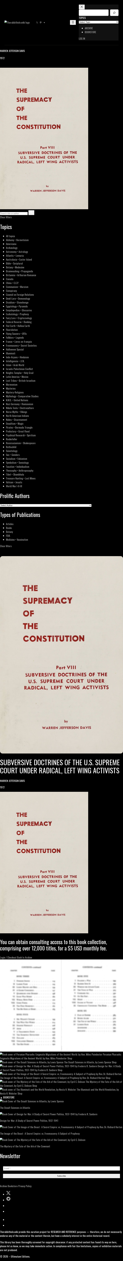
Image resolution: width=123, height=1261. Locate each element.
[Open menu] (73, 22)
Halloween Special (15, 349)
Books (9, 528)
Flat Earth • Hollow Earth (18, 326)
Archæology (11, 248)
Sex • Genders (13, 455)
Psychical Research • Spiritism (21, 435)
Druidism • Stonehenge (17, 302)
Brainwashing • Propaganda (19, 271)
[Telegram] (12, 66)
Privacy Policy (25, 1186)
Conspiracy (11, 291)
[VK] (9, 66)
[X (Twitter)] (5, 66)
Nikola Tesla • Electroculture (20, 408)
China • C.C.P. (12, 283)
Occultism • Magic (14, 423)
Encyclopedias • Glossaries (19, 310)
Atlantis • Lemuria (15, 255)
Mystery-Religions (15, 392)
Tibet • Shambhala (15, 474)
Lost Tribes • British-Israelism (20, 380)
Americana (11, 244)
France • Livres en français (19, 341)
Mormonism (11, 384)
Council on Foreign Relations (20, 294)
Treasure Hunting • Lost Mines (21, 478)
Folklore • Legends (15, 337)
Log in (82, 38)
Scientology (11, 451)
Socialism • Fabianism (16, 459)
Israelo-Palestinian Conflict (19, 369)
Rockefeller (11, 439)
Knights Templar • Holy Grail (19, 373)
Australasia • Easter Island (19, 259)
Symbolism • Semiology (17, 462)
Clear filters (6, 217)
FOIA (8, 536)
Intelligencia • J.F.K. (15, 361)
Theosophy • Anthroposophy (19, 470)
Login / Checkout (8, 957)
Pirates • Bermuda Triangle (19, 427)
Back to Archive (24, 957)
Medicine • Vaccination (17, 539)
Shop (69, 1058)
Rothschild (11, 447)
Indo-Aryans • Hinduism (17, 357)
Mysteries (11, 388)
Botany (9, 532)
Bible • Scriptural (14, 263)
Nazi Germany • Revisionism (19, 404)
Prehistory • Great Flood (18, 431)
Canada (9, 279)
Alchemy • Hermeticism (17, 240)
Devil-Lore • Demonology (18, 298)
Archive (3, 1186)
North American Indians (17, 416)
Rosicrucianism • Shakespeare (21, 443)
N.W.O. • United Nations (17, 400)
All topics (10, 236)
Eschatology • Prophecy (17, 314)
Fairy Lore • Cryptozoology (19, 318)
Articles (10, 524)
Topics (82, 18)
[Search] (114, 12)
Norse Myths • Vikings (16, 412)
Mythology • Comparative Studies (22, 396)
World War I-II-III (14, 486)
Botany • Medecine (15, 267)
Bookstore (13, 1186)
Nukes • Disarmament (16, 419)
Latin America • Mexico (17, 377)
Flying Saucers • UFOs (16, 333)
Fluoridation (12, 330)
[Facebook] (2, 66)
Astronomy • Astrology (17, 252)
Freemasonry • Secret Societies (21, 345)
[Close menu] (82, 7)
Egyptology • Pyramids (17, 306)
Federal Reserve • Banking (19, 322)
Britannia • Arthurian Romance (21, 275)
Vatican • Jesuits (14, 482)
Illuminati (10, 353)
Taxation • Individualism (17, 466)
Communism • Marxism (17, 287)
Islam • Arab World (15, 365)
